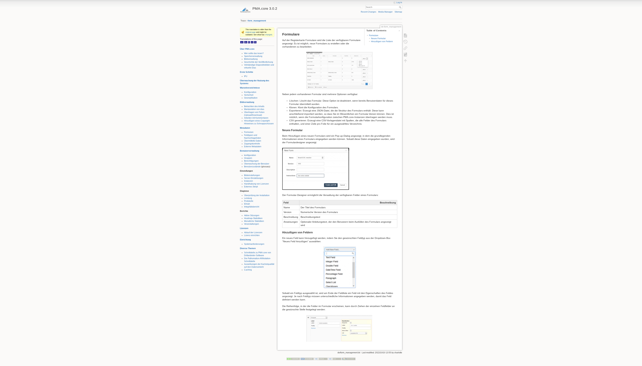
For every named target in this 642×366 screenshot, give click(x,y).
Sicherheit (248, 95)
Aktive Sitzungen (251, 215)
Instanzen (248, 181)
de (246, 42)
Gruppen (248, 158)
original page (250, 32)
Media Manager (385, 12)
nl (252, 42)
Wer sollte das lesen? (254, 53)
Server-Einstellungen (253, 178)
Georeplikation (250, 98)
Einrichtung (245, 240)
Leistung (248, 198)
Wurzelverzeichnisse (250, 88)
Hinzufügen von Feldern (382, 41)
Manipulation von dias (254, 109)
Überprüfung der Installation (257, 195)
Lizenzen (244, 228)
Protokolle (248, 201)
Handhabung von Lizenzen (256, 184)
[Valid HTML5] (321, 359)
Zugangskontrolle (252, 144)
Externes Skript (251, 187)
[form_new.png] (315, 168)
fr (249, 42)
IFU (245, 76)
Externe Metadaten (252, 146)
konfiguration (250, 155)
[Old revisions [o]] (405, 42)
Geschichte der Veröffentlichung (258, 62)
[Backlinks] (405, 48)
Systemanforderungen (254, 244)
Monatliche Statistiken (254, 221)
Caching (248, 270)
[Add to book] (405, 54)
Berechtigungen (251, 161)
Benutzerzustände (252, 166)
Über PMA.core (247, 49)
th (255, 42)
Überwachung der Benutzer (256, 164)
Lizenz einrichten (252, 235)
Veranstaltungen (251, 224)
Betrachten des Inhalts (254, 106)
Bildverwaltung (251, 59)
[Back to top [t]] (405, 61)
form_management (257, 21)
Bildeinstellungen (252, 175)
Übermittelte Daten (252, 141)
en (242, 42)
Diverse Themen (248, 248)
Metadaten (245, 128)
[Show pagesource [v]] (405, 35)
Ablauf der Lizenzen (253, 232)
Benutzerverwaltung (249, 151)
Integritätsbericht (251, 207)
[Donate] (293, 359)
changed (268, 35)
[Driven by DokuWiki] (348, 359)
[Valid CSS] (335, 359)
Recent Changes (368, 12)
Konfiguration (250, 92)
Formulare (248, 132)
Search (400, 7)
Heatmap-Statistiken (253, 218)
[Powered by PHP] (307, 359)
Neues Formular (378, 38)
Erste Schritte (246, 72)
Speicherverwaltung (253, 56)
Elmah (247, 204)
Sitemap (398, 12)
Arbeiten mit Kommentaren (256, 118)
